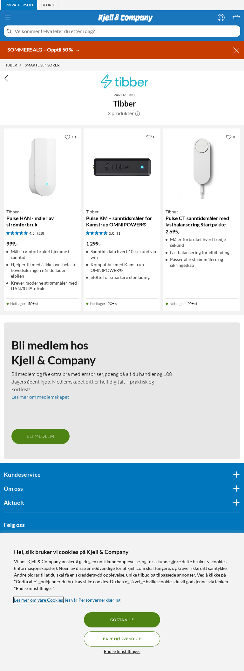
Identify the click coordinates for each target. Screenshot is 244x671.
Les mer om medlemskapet (40, 397)
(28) (40, 233)
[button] (137, 113)
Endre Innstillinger (122, 651)
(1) (119, 233)
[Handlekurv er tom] (236, 17)
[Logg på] (221, 17)
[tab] (19, 5)
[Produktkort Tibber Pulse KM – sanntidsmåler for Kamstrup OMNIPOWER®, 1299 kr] (122, 167)
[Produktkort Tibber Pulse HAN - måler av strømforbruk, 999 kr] (42, 167)
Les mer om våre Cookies (38, 600)
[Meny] (7, 17)
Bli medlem (40, 436)
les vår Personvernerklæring (92, 600)
